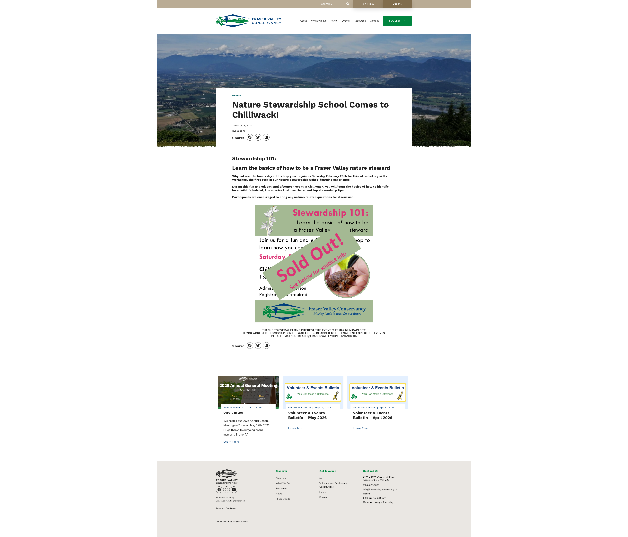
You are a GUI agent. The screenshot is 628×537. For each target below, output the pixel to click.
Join (321, 478)
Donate (397, 3)
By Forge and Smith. (238, 521)
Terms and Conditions (226, 508)
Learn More (231, 442)
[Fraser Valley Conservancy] (248, 25)
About (303, 21)
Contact (374, 21)
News (334, 20)
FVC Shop (395, 21)
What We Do (319, 21)
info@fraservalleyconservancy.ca (380, 489)
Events (346, 21)
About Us (281, 478)
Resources (360, 21)
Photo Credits (283, 499)
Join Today (368, 3)
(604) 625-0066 (371, 485)
